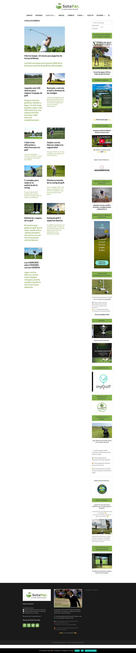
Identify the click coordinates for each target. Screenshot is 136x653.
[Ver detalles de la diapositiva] (102, 98)
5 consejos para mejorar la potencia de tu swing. (31, 184)
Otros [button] (79, 15)
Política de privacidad (90, 650)
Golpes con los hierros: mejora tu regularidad (55, 145)
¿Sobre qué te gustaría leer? (32, 616)
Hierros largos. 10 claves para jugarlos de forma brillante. (43, 57)
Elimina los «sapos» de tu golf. (33, 219)
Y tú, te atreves (68, 633)
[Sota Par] (68, 6)
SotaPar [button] (99, 15)
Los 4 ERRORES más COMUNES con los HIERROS (32, 265)
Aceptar (77, 650)
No (82, 650)
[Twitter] (33, 625)
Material (39, 15)
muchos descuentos (103, 309)
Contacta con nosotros (31, 613)
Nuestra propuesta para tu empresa (35, 611)
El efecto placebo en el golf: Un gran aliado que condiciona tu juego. (102, 470)
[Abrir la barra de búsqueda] (108, 15)
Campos (29, 15)
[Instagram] (29, 625)
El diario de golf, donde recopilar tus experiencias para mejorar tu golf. (101, 452)
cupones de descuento (60, 629)
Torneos (71, 15)
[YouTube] (37, 625)
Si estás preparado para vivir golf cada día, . (102, 298)
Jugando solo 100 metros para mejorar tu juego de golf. (33, 92)
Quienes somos (28, 608)
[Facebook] (24, 625)
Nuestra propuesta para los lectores (35, 609)
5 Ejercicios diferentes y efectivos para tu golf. (32, 146)
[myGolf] (102, 382)
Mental (61, 15)
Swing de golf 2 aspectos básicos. (55, 219)
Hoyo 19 (90, 15)
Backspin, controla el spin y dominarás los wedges (56, 90)
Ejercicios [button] (50, 15)
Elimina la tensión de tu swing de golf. (56, 181)
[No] (134, 650)
